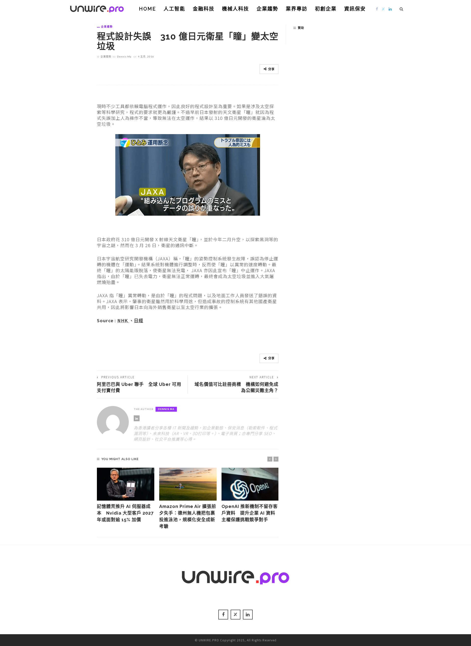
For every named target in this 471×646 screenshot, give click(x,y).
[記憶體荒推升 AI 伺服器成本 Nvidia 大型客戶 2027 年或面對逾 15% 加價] (125, 484)
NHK (123, 320)
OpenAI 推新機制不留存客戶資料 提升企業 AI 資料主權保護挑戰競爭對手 (250, 513)
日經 (138, 320)
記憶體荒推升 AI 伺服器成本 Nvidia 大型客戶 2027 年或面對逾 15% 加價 (125, 513)
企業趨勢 (267, 9)
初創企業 (326, 9)
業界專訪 (296, 9)
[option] (125, 495)
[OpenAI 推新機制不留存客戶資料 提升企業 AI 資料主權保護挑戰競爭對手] (250, 484)
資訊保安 (355, 9)
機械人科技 (235, 9)
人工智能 (174, 9)
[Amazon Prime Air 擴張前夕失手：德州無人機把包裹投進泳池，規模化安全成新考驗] (188, 484)
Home (147, 9)
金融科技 (203, 9)
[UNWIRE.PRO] (97, 8)
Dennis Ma (124, 56)
